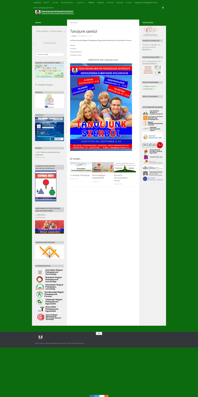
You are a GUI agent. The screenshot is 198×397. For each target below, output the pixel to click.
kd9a (1, 349)
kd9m (2, 378)
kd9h (2, 366)
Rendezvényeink (67, 3)
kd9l (1, 376)
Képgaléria (100, 3)
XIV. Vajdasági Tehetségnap (44, 85)
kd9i (1, 368)
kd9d (1, 356)
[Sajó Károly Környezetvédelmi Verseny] (125, 167)
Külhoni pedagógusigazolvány (43, 8)
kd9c (1, 354)
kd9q (1, 388)
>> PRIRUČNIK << (41, 215)
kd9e (1, 359)
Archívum (110, 3)
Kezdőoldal (37, 3)
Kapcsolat (119, 3)
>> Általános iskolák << (149, 86)
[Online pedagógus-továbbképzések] (103, 167)
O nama (128, 3)
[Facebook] (92, 396)
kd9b (1, 351)
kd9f (1, 361)
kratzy (74, 36)
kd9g (1, 364)
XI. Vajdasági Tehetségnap (79, 175)
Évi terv (55, 3)
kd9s (1, 393)
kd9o (1, 383)
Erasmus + (80, 3)
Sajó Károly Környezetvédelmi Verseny (121, 178)
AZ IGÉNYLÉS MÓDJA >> (150, 64)
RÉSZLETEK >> (147, 50)
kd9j (1, 371)
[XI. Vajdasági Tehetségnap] (81, 167)
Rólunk (46, 3)
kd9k (1, 373)
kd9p (1, 386)
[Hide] (107, 396)
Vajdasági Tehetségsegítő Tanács (145, 3)
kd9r (1, 391)
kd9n (2, 381)
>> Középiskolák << (148, 89)
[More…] (105, 396)
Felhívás (91, 3)
